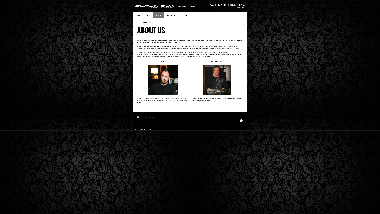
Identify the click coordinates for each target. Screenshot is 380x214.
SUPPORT (184, 15)
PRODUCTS (148, 15)
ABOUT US (159, 15)
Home (139, 23)
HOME (139, 15)
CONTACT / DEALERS (171, 15)
